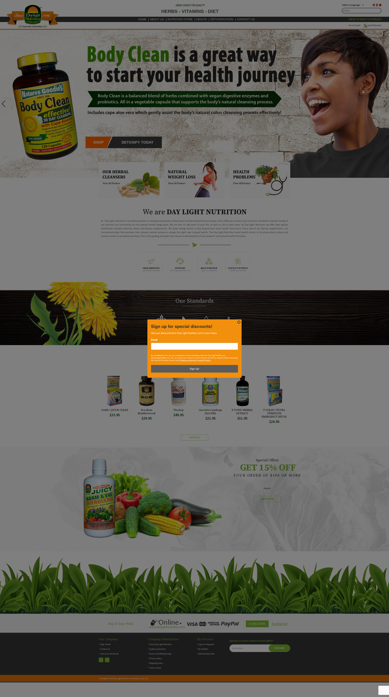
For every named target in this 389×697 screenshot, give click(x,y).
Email (154, 340)
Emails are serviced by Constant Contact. (195, 360)
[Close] (239, 322)
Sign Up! (194, 368)
